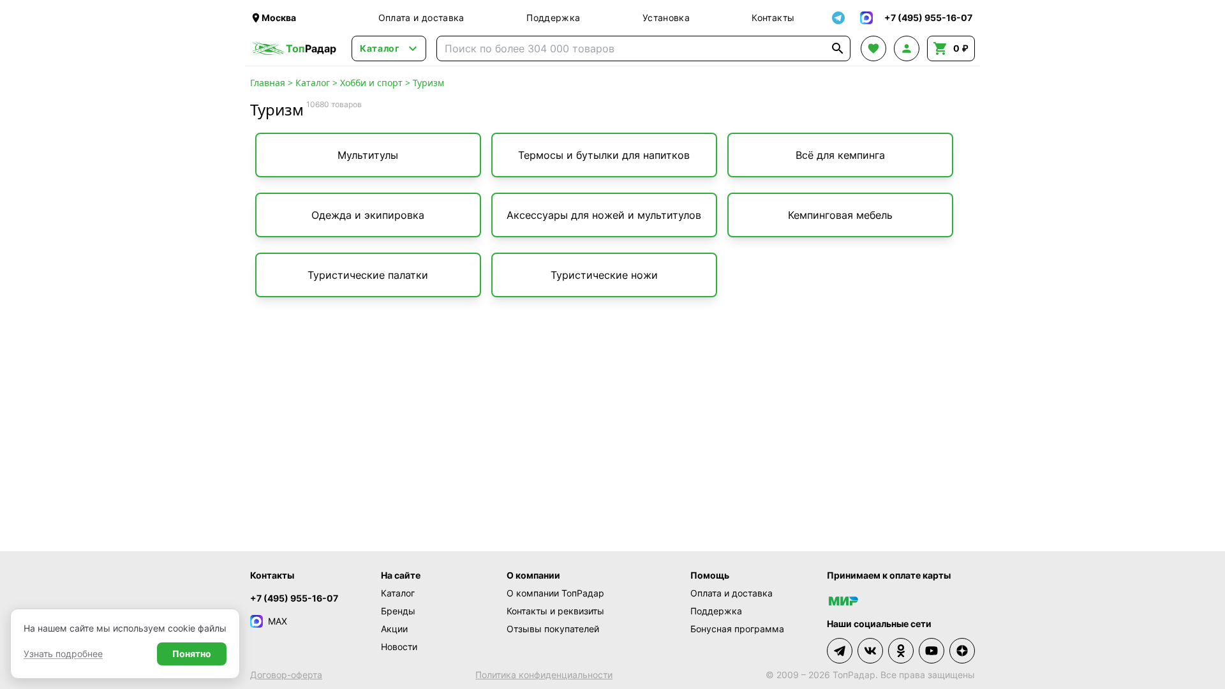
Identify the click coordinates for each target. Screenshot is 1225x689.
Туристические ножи (604, 275)
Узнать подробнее (63, 653)
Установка (666, 17)
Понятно (191, 653)
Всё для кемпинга (840, 155)
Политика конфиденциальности (543, 674)
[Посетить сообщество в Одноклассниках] (901, 650)
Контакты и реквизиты (555, 610)
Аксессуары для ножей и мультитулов (604, 215)
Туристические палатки (368, 275)
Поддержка (553, 17)
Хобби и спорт (371, 83)
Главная (267, 83)
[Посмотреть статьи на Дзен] (962, 650)
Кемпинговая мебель (840, 215)
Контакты (773, 17)
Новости (399, 646)
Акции (394, 628)
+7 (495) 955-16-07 (294, 598)
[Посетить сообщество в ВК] (870, 650)
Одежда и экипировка (367, 215)
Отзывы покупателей (553, 628)
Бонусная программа (737, 628)
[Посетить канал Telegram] (839, 650)
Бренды (398, 610)
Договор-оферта (286, 674)
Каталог (312, 83)
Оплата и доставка (421, 17)
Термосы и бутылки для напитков (604, 155)
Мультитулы (368, 155)
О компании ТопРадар (555, 593)
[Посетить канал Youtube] (931, 650)
